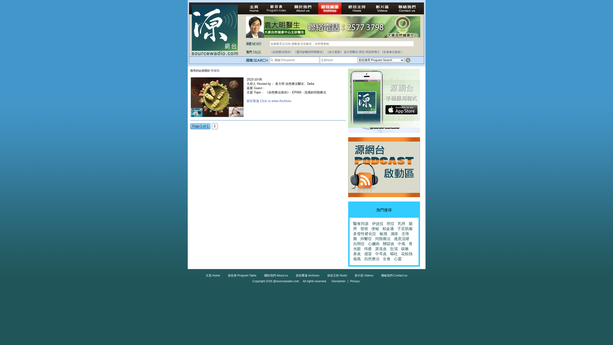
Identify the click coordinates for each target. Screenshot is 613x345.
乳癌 (401, 224)
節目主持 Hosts (337, 275)
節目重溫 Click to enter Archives (269, 101)
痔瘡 (368, 249)
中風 (401, 244)
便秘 (375, 229)
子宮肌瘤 (405, 229)
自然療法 (372, 259)
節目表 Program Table (242, 275)
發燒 (364, 229)
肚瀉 (394, 249)
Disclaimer (339, 281)
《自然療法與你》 (281, 52)
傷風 (357, 259)
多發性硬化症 (364, 234)
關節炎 (388, 244)
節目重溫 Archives (307, 275)
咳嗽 (405, 249)
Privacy (355, 281)
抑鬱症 (366, 239)
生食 (387, 259)
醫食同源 (361, 224)
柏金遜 (388, 229)
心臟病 (374, 244)
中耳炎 (381, 254)
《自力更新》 (334, 52)
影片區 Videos (364, 275)
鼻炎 (357, 254)
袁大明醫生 (351, 52)
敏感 (383, 234)
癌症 (362, 52)
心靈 (398, 259)
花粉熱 (407, 254)
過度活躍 (401, 239)
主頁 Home (213, 275)
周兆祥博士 (372, 52)
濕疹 (394, 234)
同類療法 (383, 239)
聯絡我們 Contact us (394, 275)
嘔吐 (394, 254)
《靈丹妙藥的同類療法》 (309, 52)
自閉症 (359, 244)
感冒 (368, 254)
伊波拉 (377, 224)
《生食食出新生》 (391, 52)
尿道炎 (381, 249)
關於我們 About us (276, 275)
